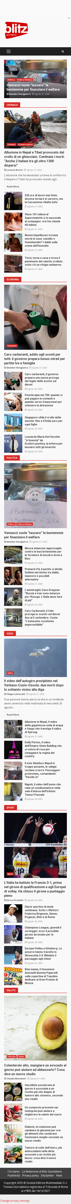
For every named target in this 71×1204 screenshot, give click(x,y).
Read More (13, 186)
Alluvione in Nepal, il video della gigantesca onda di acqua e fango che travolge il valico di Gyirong (13, 729)
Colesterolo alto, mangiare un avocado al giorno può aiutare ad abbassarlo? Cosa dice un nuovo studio (35, 1028)
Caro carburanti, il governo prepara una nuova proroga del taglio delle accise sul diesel (13, 381)
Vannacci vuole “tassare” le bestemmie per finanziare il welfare (35, 495)
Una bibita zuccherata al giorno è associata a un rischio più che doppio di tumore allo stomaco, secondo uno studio (13, 1092)
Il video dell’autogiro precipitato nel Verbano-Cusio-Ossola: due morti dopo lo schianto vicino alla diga (35, 658)
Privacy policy (30, 1175)
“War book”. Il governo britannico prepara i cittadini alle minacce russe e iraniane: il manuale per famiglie (34, 85)
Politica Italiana (24, 524)
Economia (12, 346)
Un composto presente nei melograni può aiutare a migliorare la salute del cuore (13, 1113)
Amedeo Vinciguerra (20, 94)
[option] (35, 79)
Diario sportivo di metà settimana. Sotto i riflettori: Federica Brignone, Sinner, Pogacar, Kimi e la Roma (13, 913)
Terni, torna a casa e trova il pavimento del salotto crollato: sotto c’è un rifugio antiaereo (13, 263)
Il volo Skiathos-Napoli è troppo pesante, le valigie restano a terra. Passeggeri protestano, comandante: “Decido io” (13, 771)
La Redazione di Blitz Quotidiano (42, 1171)
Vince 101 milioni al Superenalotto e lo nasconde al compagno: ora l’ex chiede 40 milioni (13, 222)
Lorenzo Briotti (15, 170)
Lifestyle (12, 1056)
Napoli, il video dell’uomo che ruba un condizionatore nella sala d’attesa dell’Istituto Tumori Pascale (13, 791)
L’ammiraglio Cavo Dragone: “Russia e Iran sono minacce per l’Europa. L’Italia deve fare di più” (13, 597)
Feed (59, 1175)
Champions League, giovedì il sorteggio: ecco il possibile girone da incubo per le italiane (13, 934)
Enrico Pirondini (15, 900)
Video (10, 673)
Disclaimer (47, 1175)
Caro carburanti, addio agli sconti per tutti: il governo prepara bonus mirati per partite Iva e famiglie (35, 317)
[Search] (63, 51)
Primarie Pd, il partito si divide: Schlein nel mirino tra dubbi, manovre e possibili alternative (13, 576)
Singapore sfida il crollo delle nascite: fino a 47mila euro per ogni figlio (13, 423)
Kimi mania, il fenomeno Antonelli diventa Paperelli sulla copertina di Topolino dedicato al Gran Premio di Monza (13, 976)
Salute (21, 1056)
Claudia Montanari (16, 1078)
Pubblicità (14, 1175)
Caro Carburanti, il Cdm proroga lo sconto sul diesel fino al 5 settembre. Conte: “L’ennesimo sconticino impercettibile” (13, 617)
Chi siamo (14, 1171)
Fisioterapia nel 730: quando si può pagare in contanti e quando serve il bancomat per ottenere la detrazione (13, 402)
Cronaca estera (25, 144)
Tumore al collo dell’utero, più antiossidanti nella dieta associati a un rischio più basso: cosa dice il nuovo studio (13, 1154)
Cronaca (11, 144)
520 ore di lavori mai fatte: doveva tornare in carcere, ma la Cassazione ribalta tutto (13, 201)
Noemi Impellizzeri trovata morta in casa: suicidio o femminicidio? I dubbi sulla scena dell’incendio (13, 242)
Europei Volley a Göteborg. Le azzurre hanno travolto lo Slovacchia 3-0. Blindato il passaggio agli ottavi (13, 955)
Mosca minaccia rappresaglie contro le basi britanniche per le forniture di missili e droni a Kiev (13, 555)
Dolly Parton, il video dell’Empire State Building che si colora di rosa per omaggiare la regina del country (13, 750)
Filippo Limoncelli (16, 694)
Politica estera (24, 75)
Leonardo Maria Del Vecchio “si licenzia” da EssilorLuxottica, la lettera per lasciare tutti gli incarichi (13, 443)
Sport (10, 874)
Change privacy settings (15, 1200)
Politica (11, 75)
